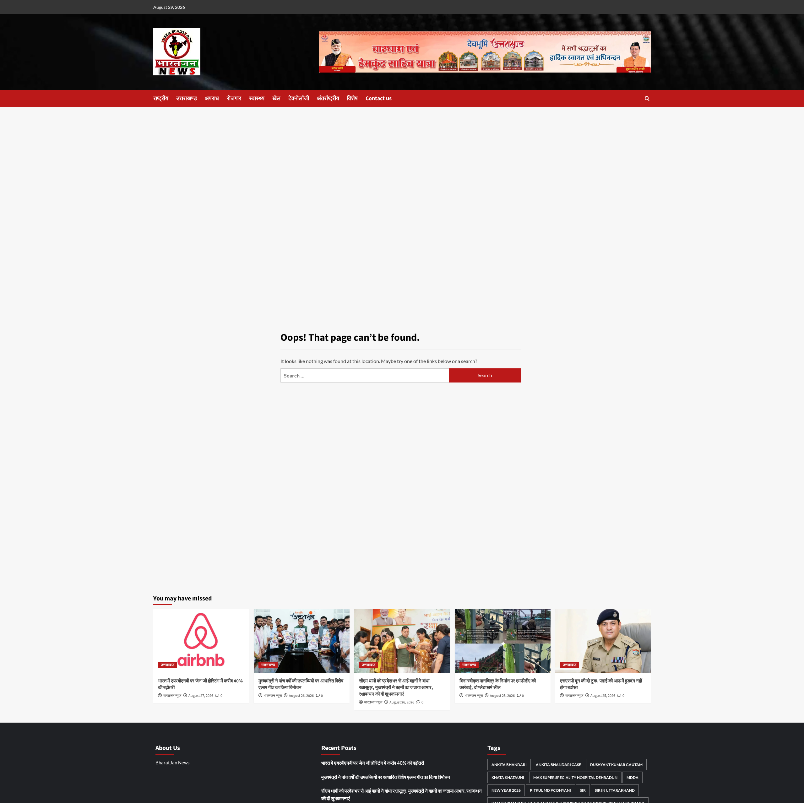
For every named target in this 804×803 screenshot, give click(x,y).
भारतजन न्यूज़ (172, 695)
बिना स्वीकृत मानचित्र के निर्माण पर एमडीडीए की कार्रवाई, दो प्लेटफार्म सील (497, 684)
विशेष (352, 98)
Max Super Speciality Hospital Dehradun (575, 777)
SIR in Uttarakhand (615, 790)
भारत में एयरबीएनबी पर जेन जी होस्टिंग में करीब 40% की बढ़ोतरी (372, 763)
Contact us (379, 98)
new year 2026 (506, 790)
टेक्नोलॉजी (298, 98)
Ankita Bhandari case (558, 764)
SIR (583, 790)
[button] (647, 98)
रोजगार (234, 98)
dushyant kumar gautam (616, 764)
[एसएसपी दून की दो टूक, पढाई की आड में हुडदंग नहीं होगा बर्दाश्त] (603, 641)
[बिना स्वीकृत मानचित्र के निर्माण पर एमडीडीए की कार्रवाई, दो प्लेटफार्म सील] (503, 641)
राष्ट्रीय (160, 98)
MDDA (632, 777)
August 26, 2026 (301, 695)
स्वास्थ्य (256, 98)
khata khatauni (508, 777)
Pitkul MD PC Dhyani (550, 790)
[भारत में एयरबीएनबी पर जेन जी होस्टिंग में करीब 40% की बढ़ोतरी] (201, 641)
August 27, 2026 (200, 695)
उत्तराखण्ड (186, 98)
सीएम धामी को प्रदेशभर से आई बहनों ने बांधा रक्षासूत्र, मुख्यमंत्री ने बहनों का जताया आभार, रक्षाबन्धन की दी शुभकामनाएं (396, 687)
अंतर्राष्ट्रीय (328, 98)
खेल (276, 98)
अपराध (212, 98)
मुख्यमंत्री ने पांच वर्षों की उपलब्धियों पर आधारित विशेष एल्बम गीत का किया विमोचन (300, 684)
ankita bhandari (509, 764)
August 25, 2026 (502, 695)
